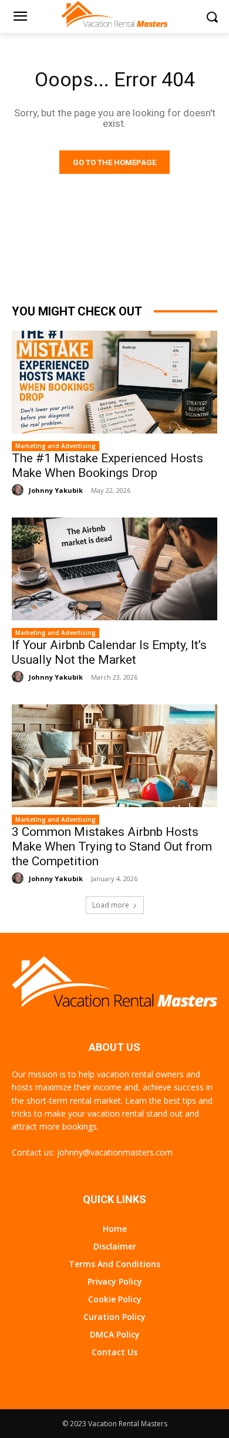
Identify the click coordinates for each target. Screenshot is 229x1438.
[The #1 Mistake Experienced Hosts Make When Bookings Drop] (114, 382)
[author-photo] (19, 490)
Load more (110, 905)
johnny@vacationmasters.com (115, 1152)
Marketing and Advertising (55, 446)
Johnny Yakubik (56, 490)
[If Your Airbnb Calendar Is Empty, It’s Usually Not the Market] (114, 569)
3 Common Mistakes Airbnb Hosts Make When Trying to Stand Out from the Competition (112, 846)
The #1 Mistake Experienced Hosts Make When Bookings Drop (107, 465)
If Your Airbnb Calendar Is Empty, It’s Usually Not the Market (109, 652)
